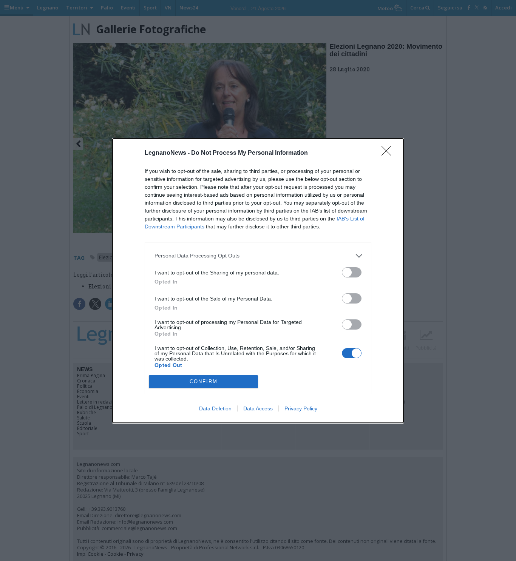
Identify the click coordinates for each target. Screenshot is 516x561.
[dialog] (258, 281)
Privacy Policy (300, 408)
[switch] (352, 272)
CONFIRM (204, 381)
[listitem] (258, 256)
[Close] (389, 153)
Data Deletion (215, 408)
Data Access (258, 408)
